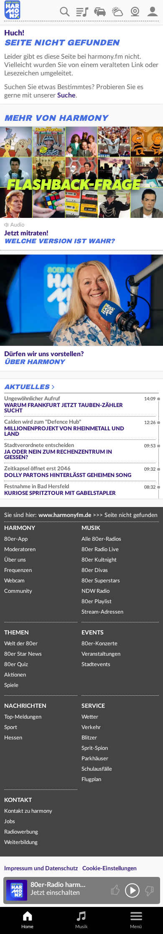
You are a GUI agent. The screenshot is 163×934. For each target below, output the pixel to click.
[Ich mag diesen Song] (116, 890)
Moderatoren (20, 549)
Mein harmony (152, 8)
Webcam (135, 8)
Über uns (15, 560)
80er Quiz (16, 664)
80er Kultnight (99, 560)
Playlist (82, 8)
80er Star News (23, 654)
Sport (10, 727)
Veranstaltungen (101, 654)
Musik (91, 528)
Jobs (9, 821)
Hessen (13, 738)
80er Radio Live (100, 549)
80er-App (16, 539)
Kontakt (18, 800)
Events (93, 633)
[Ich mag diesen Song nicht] (148, 890)
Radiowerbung (21, 832)
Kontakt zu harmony (28, 811)
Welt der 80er (21, 644)
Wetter (117, 8)
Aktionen (15, 675)
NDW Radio (96, 591)
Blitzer (89, 738)
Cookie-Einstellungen (109, 869)
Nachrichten (25, 706)
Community (18, 591)
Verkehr (100, 8)
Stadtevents (96, 664)
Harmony (19, 528)
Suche (66, 95)
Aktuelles (26, 387)
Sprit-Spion (95, 748)
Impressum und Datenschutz (41, 869)
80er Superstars (101, 581)
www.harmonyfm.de (64, 515)
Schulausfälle (97, 769)
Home (27, 926)
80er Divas (95, 570)
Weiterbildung (21, 842)
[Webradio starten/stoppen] (132, 890)
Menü (136, 926)
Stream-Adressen (102, 612)
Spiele (11, 685)
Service (93, 706)
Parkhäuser (95, 759)
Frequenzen (18, 570)
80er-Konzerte (99, 644)
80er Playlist (97, 601)
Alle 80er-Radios (101, 539)
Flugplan (91, 779)
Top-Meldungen (22, 717)
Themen (16, 633)
